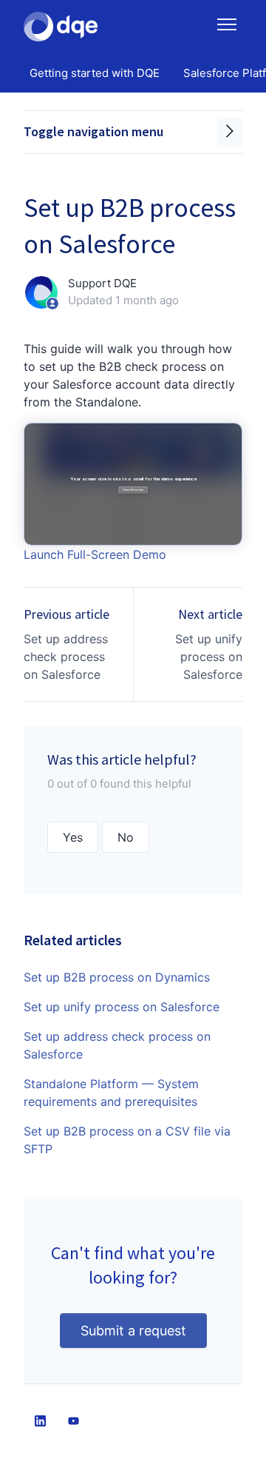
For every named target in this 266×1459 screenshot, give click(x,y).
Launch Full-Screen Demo (95, 554)
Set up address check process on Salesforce (66, 656)
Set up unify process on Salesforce (208, 656)
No (125, 837)
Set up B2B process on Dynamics (117, 977)
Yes (73, 837)
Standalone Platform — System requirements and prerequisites (111, 1092)
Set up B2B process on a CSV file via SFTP (127, 1140)
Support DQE (102, 283)
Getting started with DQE (95, 73)
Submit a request (133, 1330)
